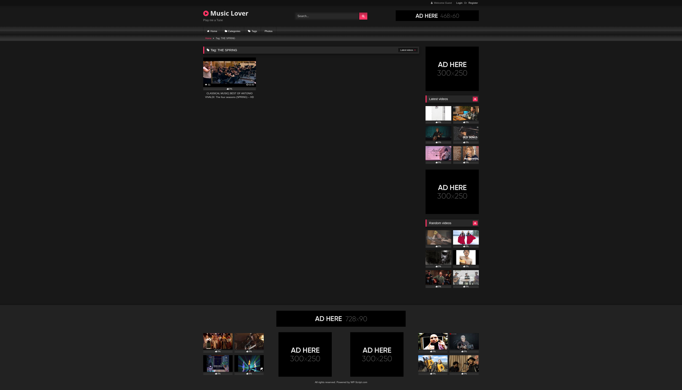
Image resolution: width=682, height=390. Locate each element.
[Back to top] (671, 379)
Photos (268, 31)
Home (213, 31)
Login (459, 2)
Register (473, 2)
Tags (254, 31)
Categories (234, 31)
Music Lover (228, 13)
